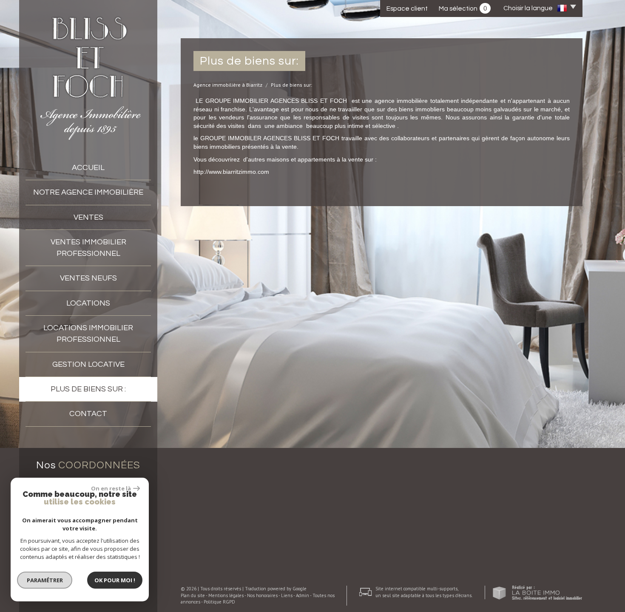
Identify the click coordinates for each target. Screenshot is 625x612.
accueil (88, 168)
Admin (302, 595)
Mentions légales (226, 595)
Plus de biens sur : (88, 389)
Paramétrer (45, 580)
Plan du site (193, 595)
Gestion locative (88, 364)
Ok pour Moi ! (114, 580)
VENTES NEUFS (88, 278)
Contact (88, 414)
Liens (287, 595)
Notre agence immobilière (88, 192)
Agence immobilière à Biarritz (227, 85)
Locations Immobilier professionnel (88, 333)
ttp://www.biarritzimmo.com (233, 171)
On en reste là (111, 488)
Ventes (88, 217)
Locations (88, 303)
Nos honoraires (262, 595)
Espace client (407, 8)
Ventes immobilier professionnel (88, 248)
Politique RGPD (219, 602)
